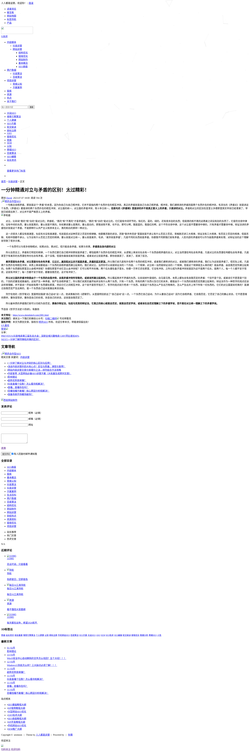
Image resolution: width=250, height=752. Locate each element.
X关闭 (4, 36)
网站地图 (11, 16)
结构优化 (23, 52)
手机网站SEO (64, 635)
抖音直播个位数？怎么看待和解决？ (26, 384)
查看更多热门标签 (16, 171)
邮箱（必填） (35, 419)
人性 (159, 635)
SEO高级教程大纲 (17, 718)
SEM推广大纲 (15, 729)
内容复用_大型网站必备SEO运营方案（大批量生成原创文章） (39, 373)
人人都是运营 (43, 735)
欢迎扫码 (15, 749)
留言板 (10, 12)
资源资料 (11, 519)
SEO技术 (110, 635)
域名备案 (18, 635)
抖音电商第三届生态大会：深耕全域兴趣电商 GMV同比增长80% (40, 336)
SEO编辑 (11, 156)
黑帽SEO (11, 149)
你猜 (70, 735)
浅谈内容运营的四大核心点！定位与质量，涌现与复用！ (37, 366)
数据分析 (144, 635)
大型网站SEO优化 (17, 711)
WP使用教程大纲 (16, 708)
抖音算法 (17, 73)
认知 (9, 146)
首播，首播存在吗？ (18, 387)
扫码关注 (5, 749)
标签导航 (11, 19)
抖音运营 (17, 45)
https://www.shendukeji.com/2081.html (31, 315)
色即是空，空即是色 (17, 579)
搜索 (31, 107)
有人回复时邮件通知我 (25, 454)
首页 (3, 181)
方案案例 (17, 87)
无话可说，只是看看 (17, 564)
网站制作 (23, 59)
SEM (9, 143)
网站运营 (17, 49)
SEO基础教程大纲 (17, 704)
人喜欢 (5, 325)
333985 (10, 558)
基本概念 (23, 63)
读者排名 (11, 9)
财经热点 (11, 516)
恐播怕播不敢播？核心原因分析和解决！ (28, 391)
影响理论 (12, 377)
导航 (9, 573)
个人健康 (11, 120)
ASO (9, 133)
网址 (31, 425)
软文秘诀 (11, 127)
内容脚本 (11, 42)
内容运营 (25, 357)
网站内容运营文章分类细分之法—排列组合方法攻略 (34, 370)
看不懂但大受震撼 (16, 609)
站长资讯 (11, 160)
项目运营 (11, 80)
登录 (31, 3)
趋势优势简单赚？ (17, 380)
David (9, 198)
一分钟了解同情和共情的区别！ (20, 339)
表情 (3, 448)
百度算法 (17, 77)
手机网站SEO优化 (17, 725)
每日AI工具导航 (15, 588)
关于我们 (11, 101)
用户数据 (11, 70)
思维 (9, 140)
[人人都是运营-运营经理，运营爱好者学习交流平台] (17, 33)
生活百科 (11, 495)
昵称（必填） (35, 413)
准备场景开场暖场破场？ (20, 394)
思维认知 (17, 84)
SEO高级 (23, 66)
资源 (9, 603)
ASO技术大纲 (15, 715)
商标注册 (11, 130)
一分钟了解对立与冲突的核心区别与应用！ (30, 363)
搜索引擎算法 (14, 116)
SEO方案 (11, 123)
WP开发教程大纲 (16, 722)
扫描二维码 (51, 318)
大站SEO (11, 113)
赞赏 (3, 329)
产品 (9, 23)
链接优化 (23, 56)
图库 (9, 474)
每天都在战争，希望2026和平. (22, 623)
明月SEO (43, 322)
